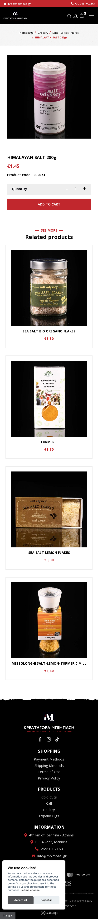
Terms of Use (49, 771)
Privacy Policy (49, 778)
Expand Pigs (49, 815)
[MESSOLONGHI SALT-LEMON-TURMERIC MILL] (49, 629)
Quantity (19, 189)
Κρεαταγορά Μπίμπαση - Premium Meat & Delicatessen (15, 15)
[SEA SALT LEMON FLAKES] (49, 518)
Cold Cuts (49, 797)
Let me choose (30, 890)
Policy (8, 916)
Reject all (46, 900)
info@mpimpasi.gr (19, 3)
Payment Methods (49, 759)
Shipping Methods (49, 765)
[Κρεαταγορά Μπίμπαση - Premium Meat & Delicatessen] (49, 722)
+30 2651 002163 (85, 3)
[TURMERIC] (49, 407)
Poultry (49, 809)
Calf (49, 803)
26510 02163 (52, 848)
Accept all (20, 900)
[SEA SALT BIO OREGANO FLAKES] (49, 296)
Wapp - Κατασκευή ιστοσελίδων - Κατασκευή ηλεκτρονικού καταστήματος (49, 913)
